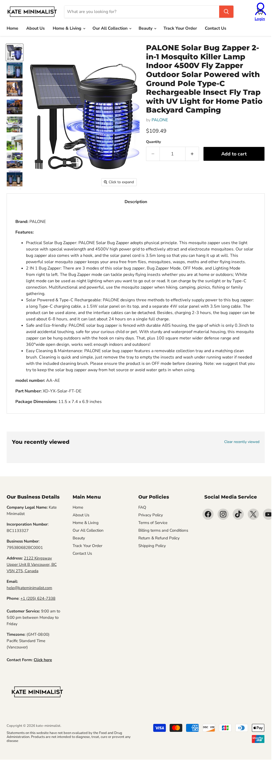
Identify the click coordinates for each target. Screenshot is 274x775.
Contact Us (215, 28)
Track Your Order (180, 28)
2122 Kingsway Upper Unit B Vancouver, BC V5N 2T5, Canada (32, 565)
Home (12, 28)
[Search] (226, 12)
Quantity (153, 142)
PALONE (160, 120)
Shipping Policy (152, 545)
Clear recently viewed (241, 442)
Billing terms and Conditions (163, 530)
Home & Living (67, 28)
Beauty (146, 28)
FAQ (142, 507)
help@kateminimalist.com (29, 587)
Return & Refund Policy (159, 538)
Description (136, 202)
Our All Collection (110, 28)
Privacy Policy (150, 515)
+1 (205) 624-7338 (37, 598)
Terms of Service (152, 522)
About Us (35, 28)
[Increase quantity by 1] (192, 154)
